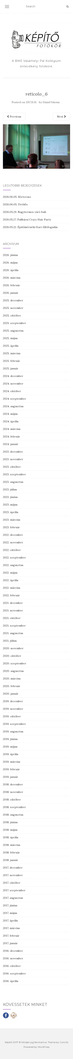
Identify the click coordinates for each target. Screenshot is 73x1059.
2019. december (13, 701)
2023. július (10, 489)
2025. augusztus (13, 330)
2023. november (13, 459)
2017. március (11, 928)
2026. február (11, 285)
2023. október (12, 467)
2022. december (13, 535)
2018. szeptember (14, 807)
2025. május (10, 338)
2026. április (10, 270)
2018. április (10, 837)
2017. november (13, 875)
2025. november (13, 308)
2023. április (10, 512)
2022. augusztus (13, 565)
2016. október (12, 966)
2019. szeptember (14, 724)
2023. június (10, 497)
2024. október (12, 391)
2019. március (11, 761)
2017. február (11, 935)
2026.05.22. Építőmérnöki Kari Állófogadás (30, 227)
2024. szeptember (14, 398)
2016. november (13, 958)
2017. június (10, 905)
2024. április (10, 421)
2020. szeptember (14, 663)
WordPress (43, 1046)
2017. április (10, 920)
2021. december (13, 603)
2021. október (12, 618)
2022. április (10, 580)
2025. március (11, 353)
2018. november (13, 792)
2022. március (11, 588)
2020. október (12, 656)
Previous (15, 116)
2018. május (10, 830)
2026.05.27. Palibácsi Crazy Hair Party (27, 219)
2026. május (10, 262)
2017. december (13, 867)
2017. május (10, 913)
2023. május (10, 504)
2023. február (11, 527)
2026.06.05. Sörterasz (17, 197)
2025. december (13, 300)
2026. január (10, 293)
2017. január (10, 943)
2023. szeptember (14, 474)
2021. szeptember (14, 625)
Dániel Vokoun (51, 102)
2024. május (10, 414)
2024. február (11, 436)
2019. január (10, 777)
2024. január (10, 444)
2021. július (10, 640)
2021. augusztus (13, 633)
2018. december (13, 784)
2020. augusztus (13, 671)
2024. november (13, 383)
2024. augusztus (13, 406)
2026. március (11, 277)
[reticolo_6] (36, 146)
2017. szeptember (14, 890)
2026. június (10, 255)
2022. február (11, 595)
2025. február (11, 361)
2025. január (10, 368)
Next (60, 116)
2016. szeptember (14, 973)
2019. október (12, 716)
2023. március (11, 519)
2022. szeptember (14, 557)
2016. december (13, 951)
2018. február (11, 852)
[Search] (67, 7)
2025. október (12, 315)
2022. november (13, 542)
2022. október (12, 550)
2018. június (10, 822)
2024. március (11, 429)
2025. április (10, 346)
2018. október (12, 799)
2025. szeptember (14, 323)
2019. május (10, 746)
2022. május (10, 572)
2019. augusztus (13, 731)
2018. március (11, 845)
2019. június (10, 739)
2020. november (13, 648)
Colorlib (64, 1042)
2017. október (11, 882)
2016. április (10, 981)
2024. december (13, 376)
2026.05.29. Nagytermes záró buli (24, 212)
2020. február (11, 686)
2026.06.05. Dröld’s (15, 204)
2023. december (13, 451)
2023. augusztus (13, 482)
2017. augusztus (13, 898)
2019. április (10, 754)
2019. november (13, 709)
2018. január (10, 860)
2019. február (11, 769)
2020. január (10, 693)
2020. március (12, 678)
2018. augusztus (13, 814)
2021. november (13, 610)
